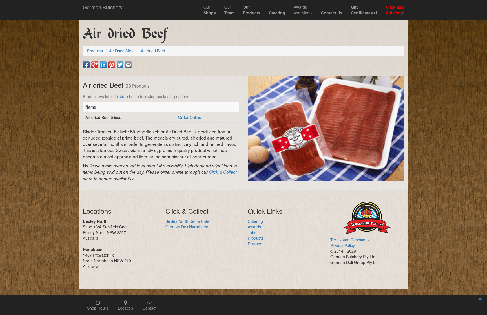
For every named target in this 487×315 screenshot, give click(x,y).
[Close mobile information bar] (480, 300)
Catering (255, 221)
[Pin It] (111, 64)
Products (256, 238)
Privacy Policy (342, 245)
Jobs (252, 232)
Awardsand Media (303, 10)
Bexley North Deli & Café (187, 221)
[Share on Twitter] (120, 64)
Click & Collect (222, 172)
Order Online (189, 117)
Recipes (255, 243)
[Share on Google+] (94, 64)
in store (121, 96)
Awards (254, 227)
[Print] (128, 64)
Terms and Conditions (349, 240)
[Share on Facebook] (86, 64)
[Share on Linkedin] (103, 64)
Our (209, 10)
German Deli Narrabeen (186, 227)
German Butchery (103, 7)
